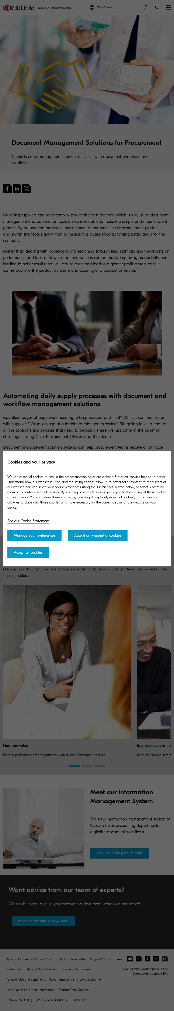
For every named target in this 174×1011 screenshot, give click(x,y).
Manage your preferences (34, 535)
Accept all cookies (28, 552)
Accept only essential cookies (97, 535)
